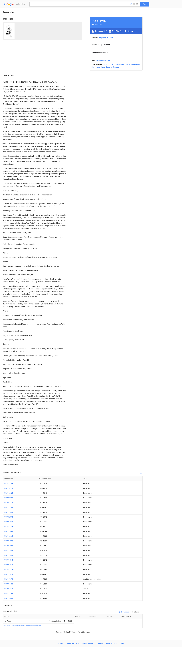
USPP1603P (8, 522)
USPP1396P (8, 546)
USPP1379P (8, 483)
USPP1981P (8, 574)
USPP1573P (8, 584)
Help (122, 643)
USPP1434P (8, 598)
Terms (100, 643)
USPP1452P (8, 589)
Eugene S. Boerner (106, 38)
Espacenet (96, 67)
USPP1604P (8, 565)
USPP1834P (8, 560)
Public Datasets (88, 643)
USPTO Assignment (132, 64)
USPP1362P (8, 493)
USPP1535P (8, 527)
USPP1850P (8, 593)
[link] (7, 621)
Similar (130, 31)
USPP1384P (8, 550)
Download (125, 612)
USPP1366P (8, 536)
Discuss (116, 67)
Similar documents (103, 61)
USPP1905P (8, 555)
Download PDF (101, 31)
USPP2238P (8, 517)
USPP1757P (8, 579)
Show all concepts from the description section (22, 626)
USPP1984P (8, 512)
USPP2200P (8, 531)
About (60, 643)
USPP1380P (8, 498)
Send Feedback (73, 643)
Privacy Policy (111, 643)
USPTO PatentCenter (116, 64)
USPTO (105, 64)
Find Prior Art (117, 31)
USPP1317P (8, 503)
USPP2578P (8, 507)
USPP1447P (8, 570)
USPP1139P (8, 541)
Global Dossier (106, 67)
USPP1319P (8, 488)
